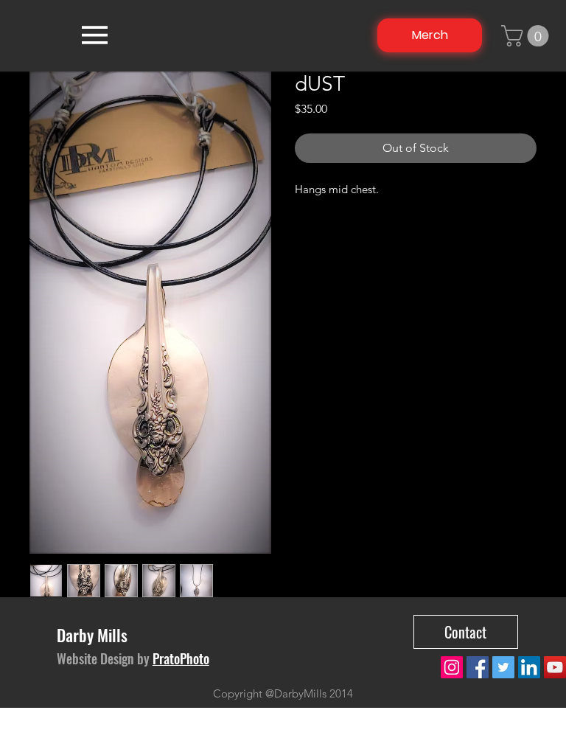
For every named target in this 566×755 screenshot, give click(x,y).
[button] (527, 35)
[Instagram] (452, 667)
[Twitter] (503, 667)
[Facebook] (478, 667)
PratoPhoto (181, 658)
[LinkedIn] (529, 667)
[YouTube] (555, 667)
